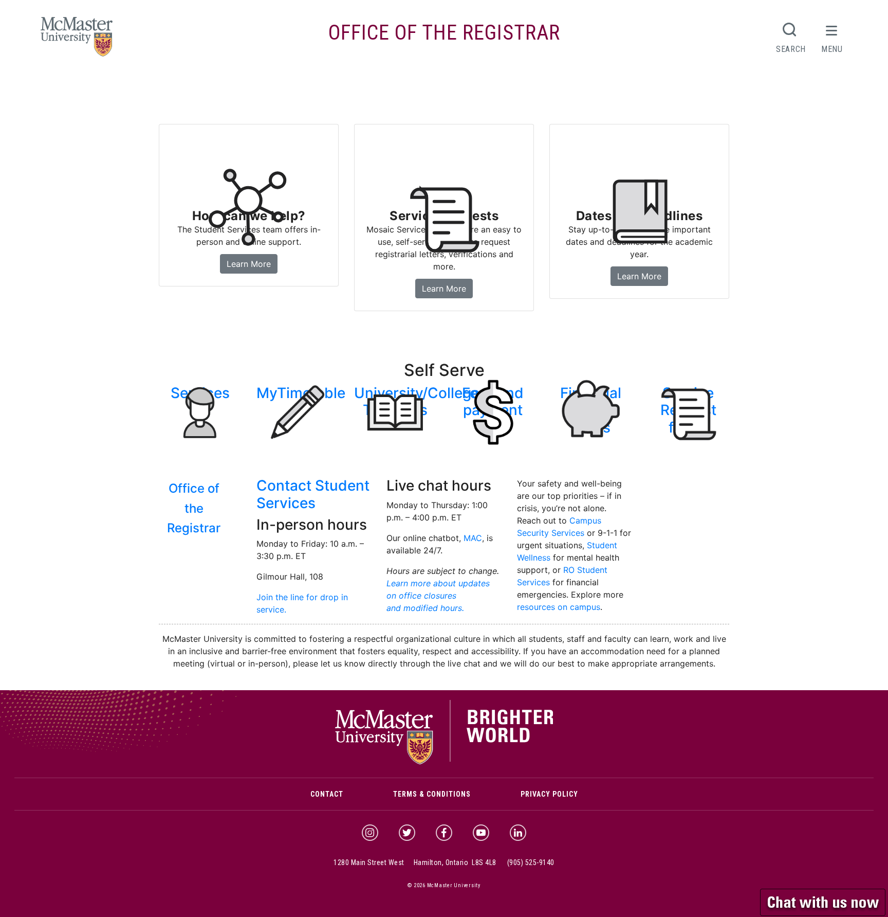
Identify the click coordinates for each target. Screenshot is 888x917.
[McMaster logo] (444, 762)
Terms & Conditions (432, 794)
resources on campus (558, 607)
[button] (824, 901)
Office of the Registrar (444, 33)
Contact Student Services (312, 494)
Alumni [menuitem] (539, 85)
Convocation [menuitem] (487, 85)
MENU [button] (832, 48)
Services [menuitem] (431, 85)
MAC (473, 538)
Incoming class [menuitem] (260, 85)
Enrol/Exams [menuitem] (375, 85)
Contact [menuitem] (583, 85)
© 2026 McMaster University (444, 885)
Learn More (447, 288)
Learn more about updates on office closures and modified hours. (438, 595)
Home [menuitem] (174, 85)
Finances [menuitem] (320, 85)
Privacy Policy (549, 794)
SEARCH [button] (791, 48)
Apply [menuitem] (205, 85)
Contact (326, 794)
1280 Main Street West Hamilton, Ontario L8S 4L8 (415, 862)
